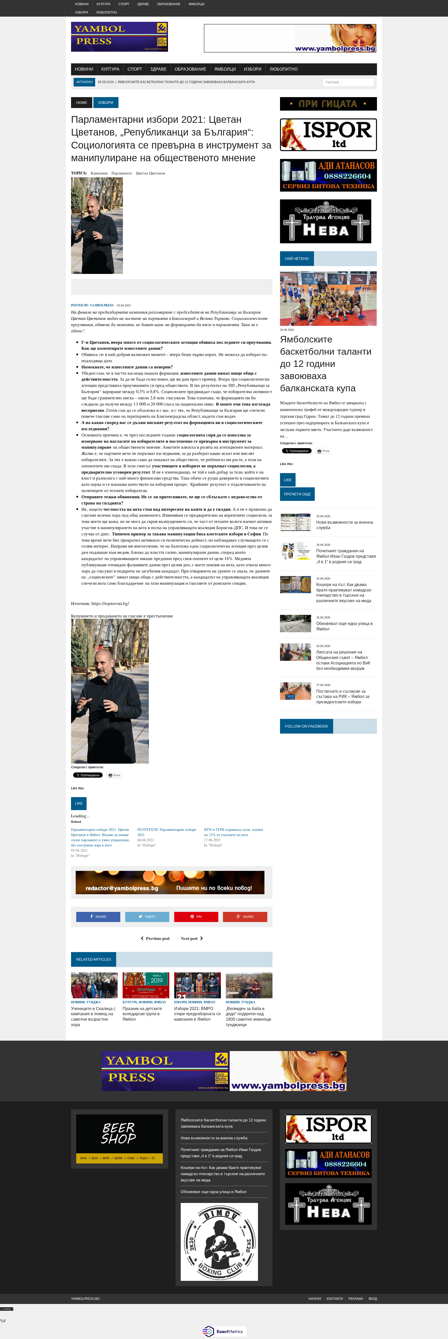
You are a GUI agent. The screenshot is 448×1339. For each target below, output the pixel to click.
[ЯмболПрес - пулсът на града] (119, 37)
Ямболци (196, 4)
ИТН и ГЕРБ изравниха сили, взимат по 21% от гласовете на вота (233, 832)
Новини (82, 4)
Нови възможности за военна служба (214, 1138)
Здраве (143, 4)
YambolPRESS (102, 305)
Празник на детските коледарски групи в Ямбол (142, 1014)
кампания (99, 173)
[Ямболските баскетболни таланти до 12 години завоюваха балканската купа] (328, 322)
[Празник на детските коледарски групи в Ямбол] (146, 995)
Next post (189, 938)
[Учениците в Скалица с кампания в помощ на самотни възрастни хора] (94, 995)
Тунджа (93, 1002)
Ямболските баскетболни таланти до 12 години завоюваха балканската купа (326, 363)
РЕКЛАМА (355, 1299)
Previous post (158, 938)
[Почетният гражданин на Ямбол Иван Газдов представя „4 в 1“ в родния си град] (295, 556)
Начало (315, 1299)
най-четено (297, 259)
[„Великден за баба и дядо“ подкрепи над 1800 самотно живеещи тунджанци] (249, 995)
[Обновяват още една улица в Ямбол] (295, 628)
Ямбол (160, 1002)
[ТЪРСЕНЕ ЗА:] (348, 82)
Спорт (123, 4)
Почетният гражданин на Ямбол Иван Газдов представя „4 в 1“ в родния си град (346, 556)
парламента (121, 173)
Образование (168, 4)
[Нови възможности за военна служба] (295, 527)
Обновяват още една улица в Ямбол (214, 1191)
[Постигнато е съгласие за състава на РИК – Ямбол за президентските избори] (295, 696)
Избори (81, 12)
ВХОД (373, 1299)
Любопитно (106, 12)
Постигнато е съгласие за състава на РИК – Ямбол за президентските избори (342, 696)
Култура (103, 4)
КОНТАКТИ (335, 1299)
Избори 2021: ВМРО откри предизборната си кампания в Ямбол (197, 1014)
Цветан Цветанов (150, 173)
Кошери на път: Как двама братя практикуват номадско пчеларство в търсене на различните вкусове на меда (223, 1173)
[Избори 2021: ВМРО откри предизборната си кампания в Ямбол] (197, 995)
